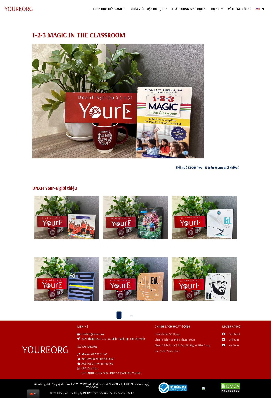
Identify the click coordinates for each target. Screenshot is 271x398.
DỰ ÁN (215, 9)
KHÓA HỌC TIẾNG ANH (107, 9)
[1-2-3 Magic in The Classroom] (118, 101)
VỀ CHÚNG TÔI (237, 9)
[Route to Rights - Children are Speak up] (66, 217)
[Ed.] (204, 279)
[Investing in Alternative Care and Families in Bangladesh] (135, 217)
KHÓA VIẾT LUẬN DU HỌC (147, 9)
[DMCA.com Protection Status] (230, 392)
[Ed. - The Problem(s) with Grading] (204, 217)
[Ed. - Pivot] (66, 279)
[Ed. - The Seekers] (135, 279)
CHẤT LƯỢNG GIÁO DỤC (187, 9)
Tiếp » (148, 315)
